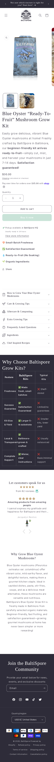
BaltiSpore (25, 741)
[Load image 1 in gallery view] (10, 100)
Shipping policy (37, 750)
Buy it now (27, 217)
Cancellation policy (38, 754)
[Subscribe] (44, 688)
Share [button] (9, 269)
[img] (27, 487)
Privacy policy (39, 745)
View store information (17, 235)
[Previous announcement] (5, 4)
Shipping (5, 178)
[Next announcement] (48, 4)
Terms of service (20, 750)
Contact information (18, 754)
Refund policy (24, 745)
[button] (6, 15)
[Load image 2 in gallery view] (27, 100)
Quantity (6, 192)
